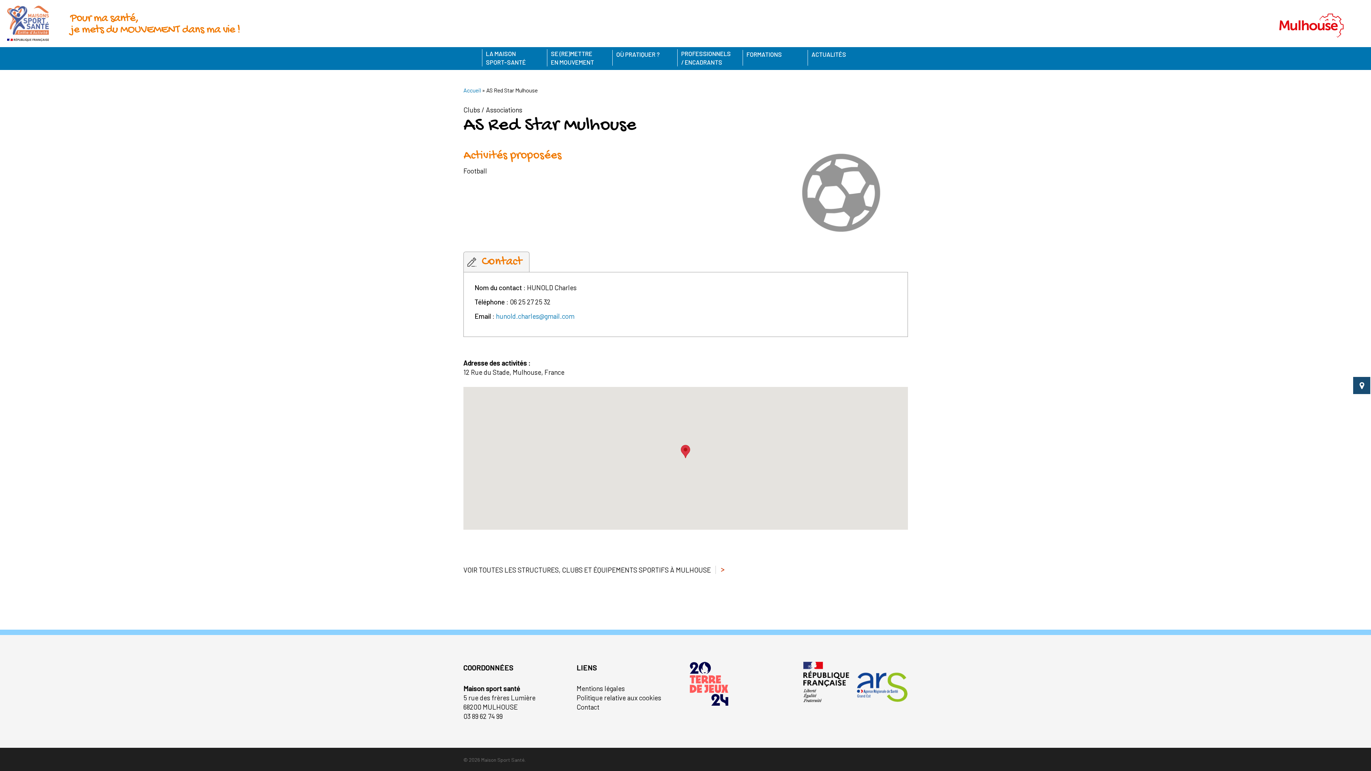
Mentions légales (601, 688)
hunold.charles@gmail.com (535, 316)
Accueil (472, 90)
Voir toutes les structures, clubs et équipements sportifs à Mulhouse (587, 570)
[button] (685, 451)
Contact (588, 707)
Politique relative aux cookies (619, 698)
